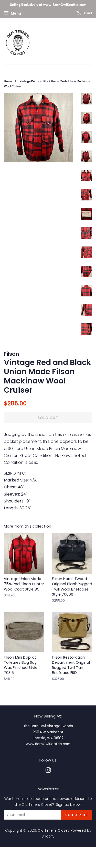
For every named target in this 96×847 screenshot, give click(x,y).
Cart (87, 13)
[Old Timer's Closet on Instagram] (48, 771)
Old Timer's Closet (53, 830)
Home (8, 81)
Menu (15, 13)
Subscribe (76, 815)
